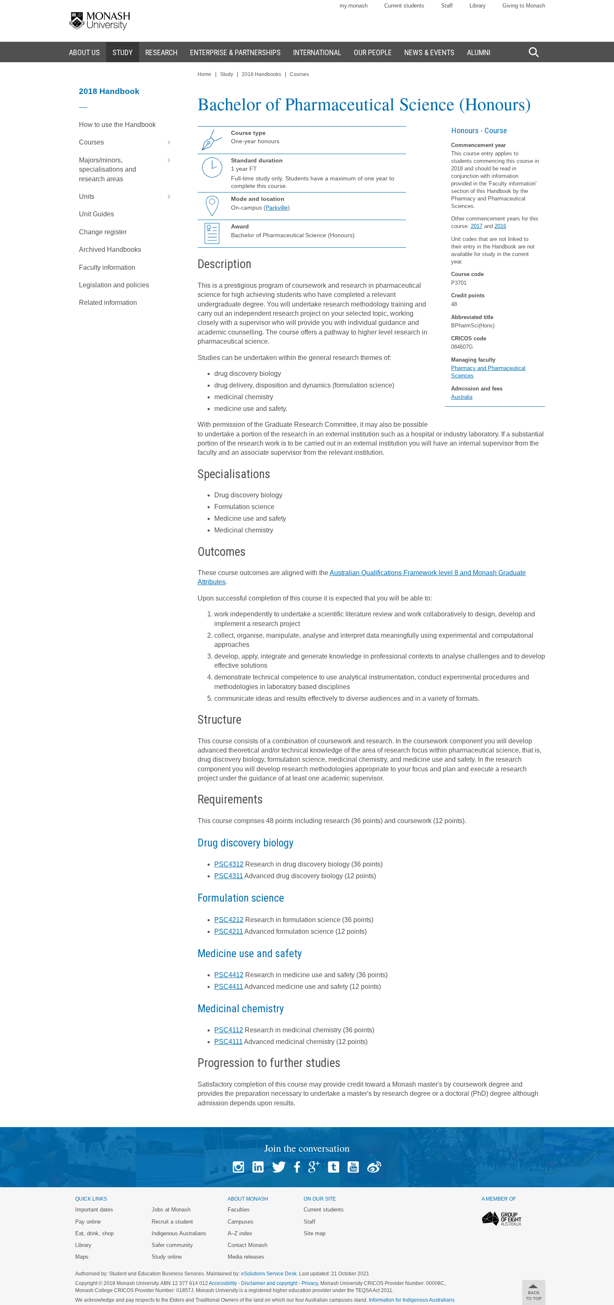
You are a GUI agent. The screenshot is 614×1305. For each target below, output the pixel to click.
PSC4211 (228, 931)
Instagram (238, 1167)
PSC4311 (228, 875)
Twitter (279, 1167)
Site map (314, 1233)
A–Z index (240, 1233)
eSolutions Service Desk (269, 1274)
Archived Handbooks (110, 249)
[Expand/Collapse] (166, 142)
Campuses (241, 1222)
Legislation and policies (114, 285)
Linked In (258, 1167)
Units (86, 196)
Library (477, 6)
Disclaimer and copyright (269, 1283)
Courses (91, 142)
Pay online (88, 1222)
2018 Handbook (109, 91)
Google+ (314, 1167)
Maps (82, 1257)
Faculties (239, 1209)
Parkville (277, 207)
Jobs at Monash (171, 1209)
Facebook (297, 1167)
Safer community (172, 1245)
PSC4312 (229, 864)
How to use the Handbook (117, 124)
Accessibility (223, 1283)
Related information (108, 302)
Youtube (353, 1167)
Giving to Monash (523, 6)
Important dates (94, 1209)
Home (204, 74)
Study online (167, 1257)
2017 (476, 226)
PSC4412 (229, 974)
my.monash (354, 6)
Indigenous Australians (179, 1233)
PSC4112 (228, 1030)
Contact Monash (247, 1245)
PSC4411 (228, 986)
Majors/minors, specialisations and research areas (107, 169)
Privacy (310, 1283)
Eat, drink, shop (94, 1233)
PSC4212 (229, 919)
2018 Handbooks (261, 74)
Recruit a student (172, 1222)
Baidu (374, 1167)
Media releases (246, 1257)
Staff (447, 6)
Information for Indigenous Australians (411, 1300)
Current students (404, 6)
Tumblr (333, 1167)
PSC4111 (228, 1041)
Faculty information (107, 267)
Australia (461, 397)
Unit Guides (96, 214)
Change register (103, 232)
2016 (500, 226)
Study (226, 74)
